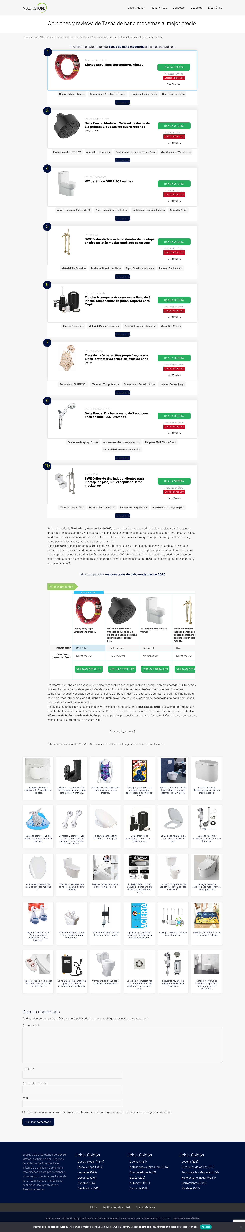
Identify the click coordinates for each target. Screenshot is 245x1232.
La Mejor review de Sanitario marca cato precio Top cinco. (207, 838)
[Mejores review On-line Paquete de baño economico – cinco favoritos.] (38, 915)
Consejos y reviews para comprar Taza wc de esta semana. (71, 887)
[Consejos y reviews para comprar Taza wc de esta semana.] (71, 867)
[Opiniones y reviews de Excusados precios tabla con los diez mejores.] (139, 915)
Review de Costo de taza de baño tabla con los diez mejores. (106, 790)
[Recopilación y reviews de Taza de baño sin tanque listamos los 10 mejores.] (173, 770)
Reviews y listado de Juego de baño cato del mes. (207, 933)
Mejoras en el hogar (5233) (199, 1177)
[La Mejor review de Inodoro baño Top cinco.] (173, 915)
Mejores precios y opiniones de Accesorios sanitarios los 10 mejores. (38, 983)
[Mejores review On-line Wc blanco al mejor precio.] (105, 867)
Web (25, 1097)
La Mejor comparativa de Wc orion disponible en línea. (173, 838)
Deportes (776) (87, 1177)
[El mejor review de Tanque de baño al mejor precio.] (105, 915)
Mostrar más (122, 102)
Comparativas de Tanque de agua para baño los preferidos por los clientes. (72, 983)
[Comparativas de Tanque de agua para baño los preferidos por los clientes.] (71, 964)
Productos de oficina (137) (198, 1167)
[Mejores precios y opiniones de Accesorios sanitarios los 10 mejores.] (38, 964)
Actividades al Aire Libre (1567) (150, 1167)
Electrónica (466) (89, 1188)
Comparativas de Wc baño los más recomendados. (105, 982)
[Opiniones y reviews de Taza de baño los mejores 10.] (38, 867)
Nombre (28, 1069)
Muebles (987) (191, 1188)
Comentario (30, 1025)
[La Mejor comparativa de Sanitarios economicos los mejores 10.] (173, 867)
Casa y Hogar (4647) (91, 1161)
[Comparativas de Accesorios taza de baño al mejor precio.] (139, 819)
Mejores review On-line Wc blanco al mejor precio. (105, 885)
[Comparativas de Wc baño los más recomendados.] (105, 964)
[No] (240, 1227)
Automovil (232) (140, 1183)
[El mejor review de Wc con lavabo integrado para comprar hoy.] (71, 915)
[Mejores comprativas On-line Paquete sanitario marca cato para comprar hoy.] (71, 770)
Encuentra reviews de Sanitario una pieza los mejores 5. (173, 983)
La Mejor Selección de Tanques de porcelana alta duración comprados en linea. (139, 888)
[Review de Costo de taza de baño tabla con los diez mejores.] (105, 770)
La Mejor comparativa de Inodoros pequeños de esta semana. (38, 838)
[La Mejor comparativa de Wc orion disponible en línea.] (173, 819)
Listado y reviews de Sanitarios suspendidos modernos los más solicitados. (207, 985)
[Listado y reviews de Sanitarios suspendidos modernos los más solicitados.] (207, 964)
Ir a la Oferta (174, 67)
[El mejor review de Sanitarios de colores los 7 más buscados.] (207, 770)
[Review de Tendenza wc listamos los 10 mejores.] (105, 819)
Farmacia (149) (139, 1188)
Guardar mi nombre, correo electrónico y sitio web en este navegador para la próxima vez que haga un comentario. (100, 1112)
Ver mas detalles (89, 669)
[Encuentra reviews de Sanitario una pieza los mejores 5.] (173, 964)
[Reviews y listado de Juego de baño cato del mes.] (207, 915)
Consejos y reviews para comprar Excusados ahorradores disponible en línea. (139, 791)
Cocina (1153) (138, 1161)
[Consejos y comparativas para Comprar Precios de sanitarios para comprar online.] (139, 964)
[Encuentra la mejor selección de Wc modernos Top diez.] (38, 770)
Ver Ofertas (173, 84)
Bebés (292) (137, 1177)
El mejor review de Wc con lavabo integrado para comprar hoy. (71, 935)
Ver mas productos (61, 586)
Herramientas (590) (194, 1183)
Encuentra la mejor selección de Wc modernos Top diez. (38, 790)
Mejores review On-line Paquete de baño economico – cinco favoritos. (38, 936)
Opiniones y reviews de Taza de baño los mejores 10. (38, 887)
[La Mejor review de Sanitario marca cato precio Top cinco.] (207, 819)
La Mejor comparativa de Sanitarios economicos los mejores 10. (173, 887)
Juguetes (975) (87, 1172)
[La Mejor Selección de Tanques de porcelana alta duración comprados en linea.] (139, 867)
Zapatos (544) (87, 1183)
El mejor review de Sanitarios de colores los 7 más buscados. (207, 790)
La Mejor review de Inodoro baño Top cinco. (173, 933)
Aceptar (206, 1226)
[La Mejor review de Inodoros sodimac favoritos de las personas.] (207, 867)
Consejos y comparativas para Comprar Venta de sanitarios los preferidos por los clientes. (71, 840)
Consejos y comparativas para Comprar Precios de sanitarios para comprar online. (139, 985)
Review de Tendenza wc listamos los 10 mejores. (106, 837)
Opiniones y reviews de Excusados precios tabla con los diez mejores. (139, 935)
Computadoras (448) (143, 1172)
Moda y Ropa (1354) (90, 1167)
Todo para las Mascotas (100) (200, 1172)
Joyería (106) (190, 1161)
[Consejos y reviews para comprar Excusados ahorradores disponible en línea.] (139, 770)
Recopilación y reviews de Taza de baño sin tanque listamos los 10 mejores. (173, 790)
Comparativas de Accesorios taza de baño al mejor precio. (139, 838)
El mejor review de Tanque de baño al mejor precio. (105, 933)
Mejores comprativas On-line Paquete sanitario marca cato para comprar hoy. (72, 790)
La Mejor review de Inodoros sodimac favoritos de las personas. (207, 887)
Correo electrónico (35, 1083)
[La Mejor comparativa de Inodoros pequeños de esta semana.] (38, 819)
